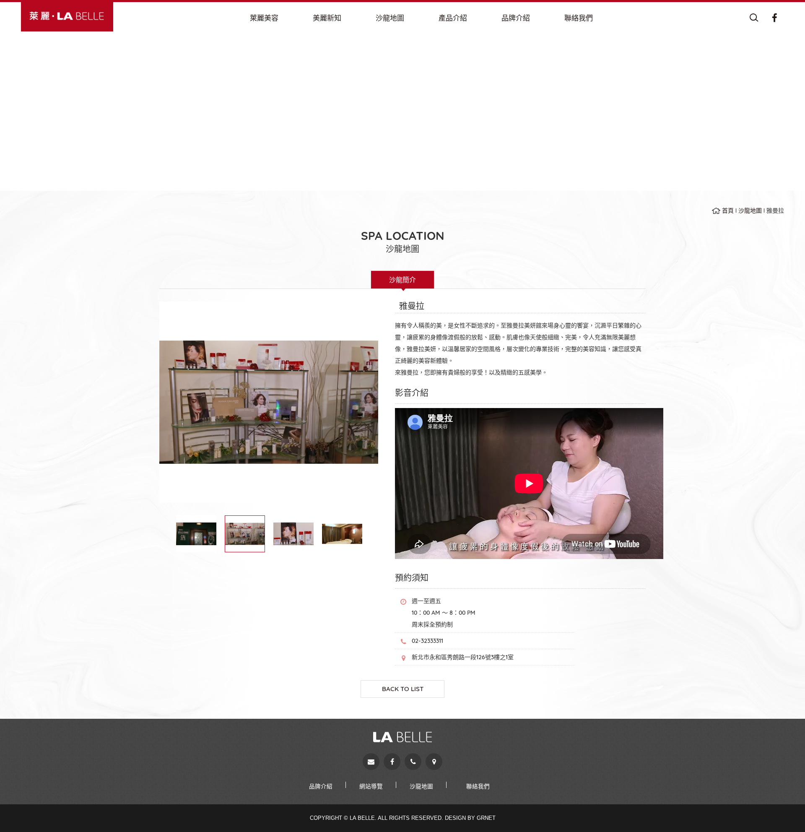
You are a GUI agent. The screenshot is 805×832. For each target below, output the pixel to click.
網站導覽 (371, 786)
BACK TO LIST (402, 689)
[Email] (371, 761)
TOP (784, 810)
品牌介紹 (320, 786)
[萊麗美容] (67, 15)
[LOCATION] (390, 18)
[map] (434, 761)
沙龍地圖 (750, 210)
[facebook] (392, 761)
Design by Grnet (470, 818)
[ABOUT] (264, 18)
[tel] (413, 761)
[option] (268, 402)
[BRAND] (516, 18)
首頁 (728, 210)
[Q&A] (327, 18)
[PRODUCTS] (453, 18)
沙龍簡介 (402, 280)
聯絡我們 (478, 786)
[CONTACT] (578, 18)
